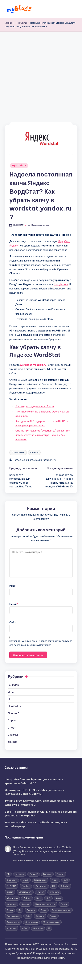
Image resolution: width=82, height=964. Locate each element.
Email (13, 604)
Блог (38, 898)
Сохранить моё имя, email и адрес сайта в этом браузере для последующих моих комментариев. (40, 643)
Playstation (41, 886)
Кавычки (25, 904)
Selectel (65, 886)
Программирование (61, 910)
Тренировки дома (51, 922)
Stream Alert (25, 892)
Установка (11, 928)
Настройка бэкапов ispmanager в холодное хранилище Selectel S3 (34, 781)
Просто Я (13, 713)
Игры (11, 692)
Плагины (31, 910)
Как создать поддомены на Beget (34, 406)
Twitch (40, 892)
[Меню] (75, 9)
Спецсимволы (13, 922)
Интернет (11, 904)
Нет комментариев (40, 225)
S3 (53, 886)
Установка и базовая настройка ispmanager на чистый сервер (36, 824)
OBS (66, 880)
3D (8, 874)
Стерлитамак (31, 922)
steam (10, 892)
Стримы (13, 734)
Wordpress (12, 898)
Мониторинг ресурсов (45, 904)
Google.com (61, 284)
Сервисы (34, 452)
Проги (43, 910)
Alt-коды (19, 874)
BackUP (34, 874)
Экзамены (38, 928)
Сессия (53, 916)
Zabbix (27, 898)
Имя (13, 585)
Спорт (11, 727)
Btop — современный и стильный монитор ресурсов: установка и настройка (41, 813)
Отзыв (10, 910)
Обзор (64, 904)
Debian (60, 874)
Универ (12, 741)
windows (54, 892)
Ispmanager (40, 880)
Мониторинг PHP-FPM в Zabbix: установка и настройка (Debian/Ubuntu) (34, 792)
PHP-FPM (11, 886)
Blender (47, 874)
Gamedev (12, 880)
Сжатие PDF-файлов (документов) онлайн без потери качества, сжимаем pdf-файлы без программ (42, 435)
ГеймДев (13, 685)
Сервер (12, 720)
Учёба (24, 928)
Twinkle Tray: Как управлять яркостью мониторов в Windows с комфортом (39, 802)
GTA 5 (25, 880)
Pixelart (26, 886)
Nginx (55, 880)
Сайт (12, 622)
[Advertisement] (41, 74)
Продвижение (18, 452)
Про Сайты (19, 165)
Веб (48, 898)
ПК (9, 699)
